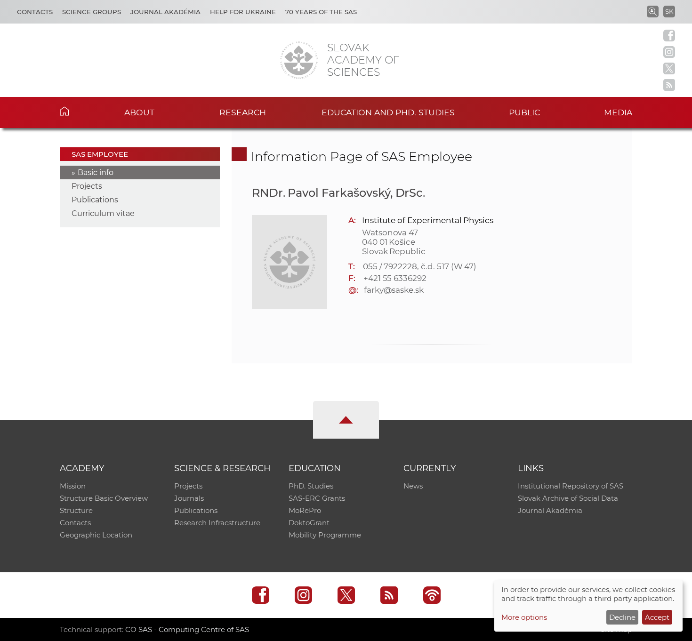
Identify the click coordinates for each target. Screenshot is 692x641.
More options (524, 617)
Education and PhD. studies (388, 112)
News (413, 485)
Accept (657, 617)
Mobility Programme (325, 534)
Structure (76, 510)
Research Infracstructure (217, 522)
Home (79, 111)
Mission (73, 485)
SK (669, 11)
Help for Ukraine (243, 12)
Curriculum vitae (103, 213)
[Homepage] (299, 60)
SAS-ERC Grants (317, 498)
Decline (622, 617)
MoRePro (305, 510)
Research (242, 112)
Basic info (95, 172)
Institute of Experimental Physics (427, 220)
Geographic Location (96, 534)
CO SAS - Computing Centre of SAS (187, 629)
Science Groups (91, 12)
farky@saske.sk (394, 290)
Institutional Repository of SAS (570, 485)
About (139, 112)
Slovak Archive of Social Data (568, 498)
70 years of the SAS (321, 12)
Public (524, 112)
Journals (189, 498)
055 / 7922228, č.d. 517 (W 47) (420, 266)
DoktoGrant (309, 522)
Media (618, 112)
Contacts (35, 12)
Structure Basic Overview (104, 498)
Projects (87, 186)
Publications (95, 199)
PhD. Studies (311, 485)
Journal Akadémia (165, 12)
